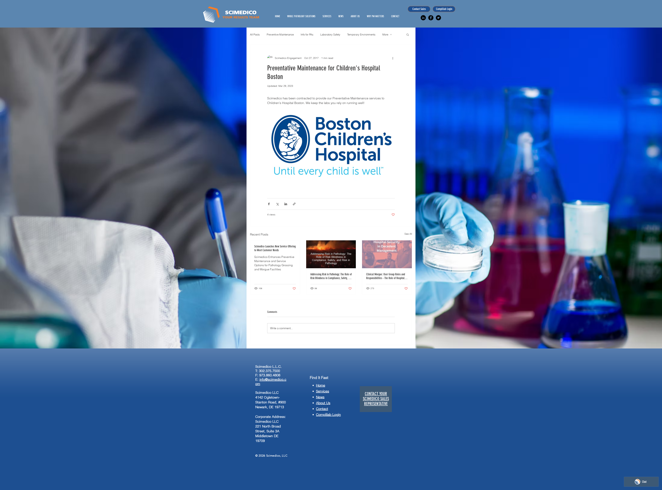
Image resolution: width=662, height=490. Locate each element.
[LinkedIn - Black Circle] (423, 17)
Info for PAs (307, 34)
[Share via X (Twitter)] (277, 204)
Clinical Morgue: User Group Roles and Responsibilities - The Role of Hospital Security (385, 276)
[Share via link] (294, 204)
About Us (323, 403)
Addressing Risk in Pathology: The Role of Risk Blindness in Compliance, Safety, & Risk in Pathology (331, 276)
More (385, 34)
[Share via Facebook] (268, 204)
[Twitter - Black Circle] (438, 17)
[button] (407, 34)
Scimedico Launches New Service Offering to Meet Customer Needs (275, 248)
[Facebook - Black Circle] (430, 17)
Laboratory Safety (330, 34)
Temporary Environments (361, 34)
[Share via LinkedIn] (285, 204)
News (320, 397)
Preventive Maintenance (280, 34)
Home (320, 385)
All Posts (255, 34)
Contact (322, 408)
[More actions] (393, 58)
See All (408, 233)
